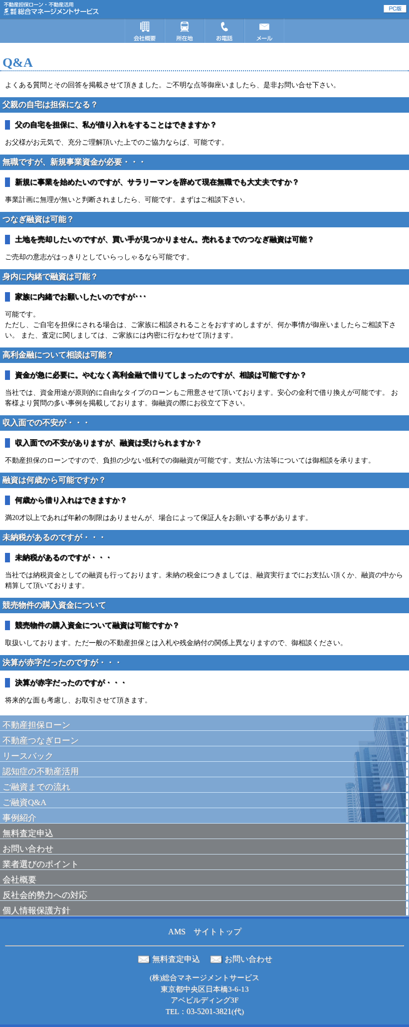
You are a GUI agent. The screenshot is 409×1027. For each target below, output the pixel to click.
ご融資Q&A (24, 802)
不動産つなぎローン (40, 740)
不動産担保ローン (36, 725)
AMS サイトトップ (204, 931)
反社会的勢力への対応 (44, 895)
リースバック (27, 756)
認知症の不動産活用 (40, 771)
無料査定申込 (27, 833)
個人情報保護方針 (36, 910)
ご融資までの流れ (36, 787)
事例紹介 (19, 818)
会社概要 (19, 879)
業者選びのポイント (40, 864)
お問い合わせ (27, 849)
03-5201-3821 (209, 1011)
